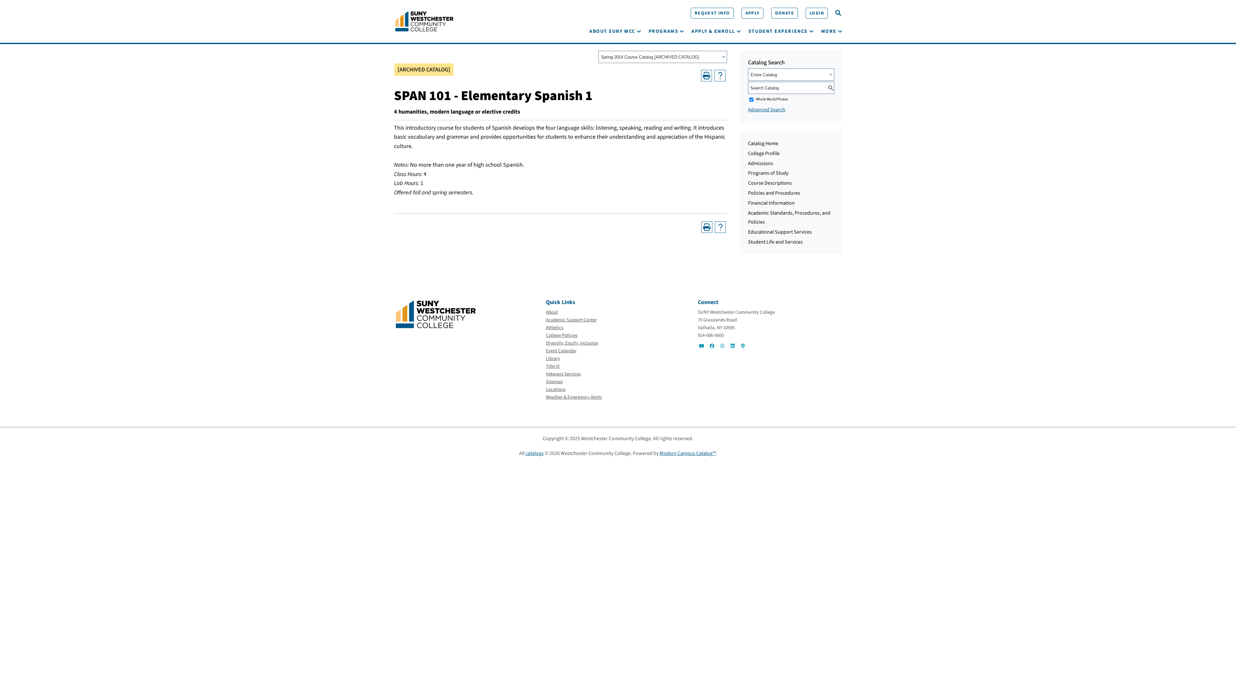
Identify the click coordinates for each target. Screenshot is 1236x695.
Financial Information (771, 203)
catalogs (535, 453)
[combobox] (662, 57)
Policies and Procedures (774, 193)
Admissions (760, 163)
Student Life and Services (775, 242)
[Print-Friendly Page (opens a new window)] (706, 75)
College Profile (764, 153)
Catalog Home (763, 143)
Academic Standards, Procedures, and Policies (789, 217)
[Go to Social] (702, 345)
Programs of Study (768, 173)
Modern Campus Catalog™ (688, 453)
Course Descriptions (770, 183)
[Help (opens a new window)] (720, 75)
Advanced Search (766, 109)
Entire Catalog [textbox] (764, 74)
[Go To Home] (424, 20)
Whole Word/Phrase (772, 99)
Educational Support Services (780, 232)
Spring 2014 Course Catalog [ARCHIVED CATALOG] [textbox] (650, 57)
